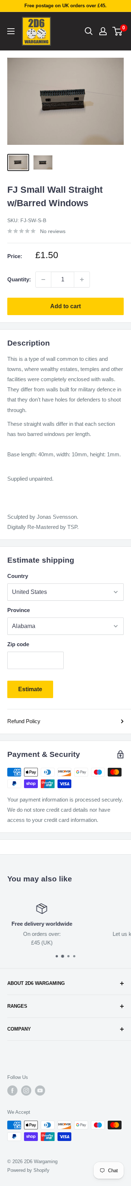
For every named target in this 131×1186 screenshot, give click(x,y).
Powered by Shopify (28, 1170)
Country (17, 576)
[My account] (103, 31)
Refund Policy (23, 721)
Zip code (18, 644)
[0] (117, 31)
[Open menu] (11, 31)
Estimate (30, 689)
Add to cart (65, 306)
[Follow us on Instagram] (26, 1090)
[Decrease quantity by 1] (43, 279)
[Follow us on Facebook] (12, 1090)
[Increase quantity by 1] (82, 279)
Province (18, 610)
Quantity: (19, 279)
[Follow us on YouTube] (40, 1090)
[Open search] (89, 31)
